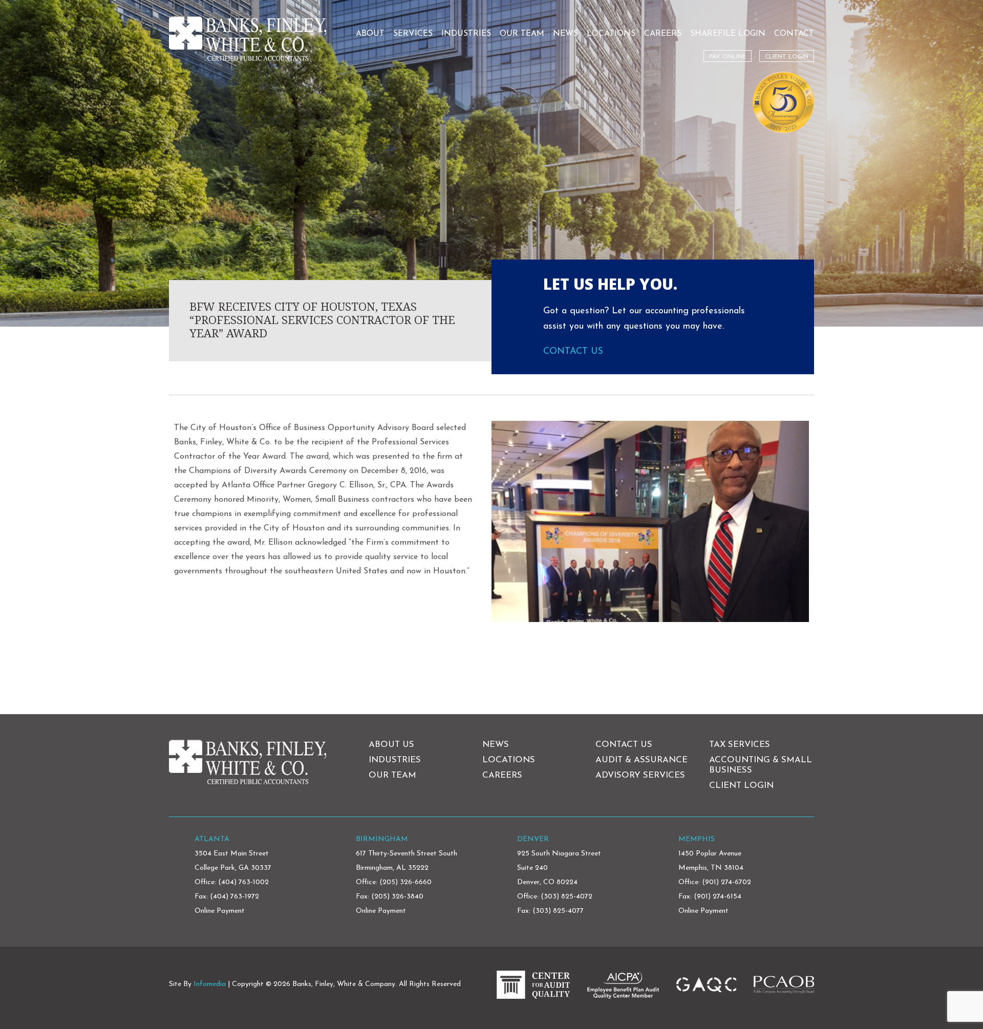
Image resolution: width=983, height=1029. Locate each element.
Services (413, 34)
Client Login (786, 57)
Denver (533, 839)
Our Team (522, 34)
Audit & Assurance (641, 760)
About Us (391, 744)
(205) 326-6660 (405, 882)
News (565, 34)
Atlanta (212, 839)
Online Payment (220, 911)
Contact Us (573, 351)
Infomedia (210, 984)
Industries (466, 34)
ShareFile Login (727, 34)
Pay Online (727, 57)
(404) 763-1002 (243, 882)
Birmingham (382, 839)
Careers (662, 34)
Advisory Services (640, 775)
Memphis (696, 839)
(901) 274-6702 (726, 882)
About (370, 34)
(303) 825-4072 (566, 897)
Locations (611, 34)
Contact (794, 34)
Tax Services (739, 744)
